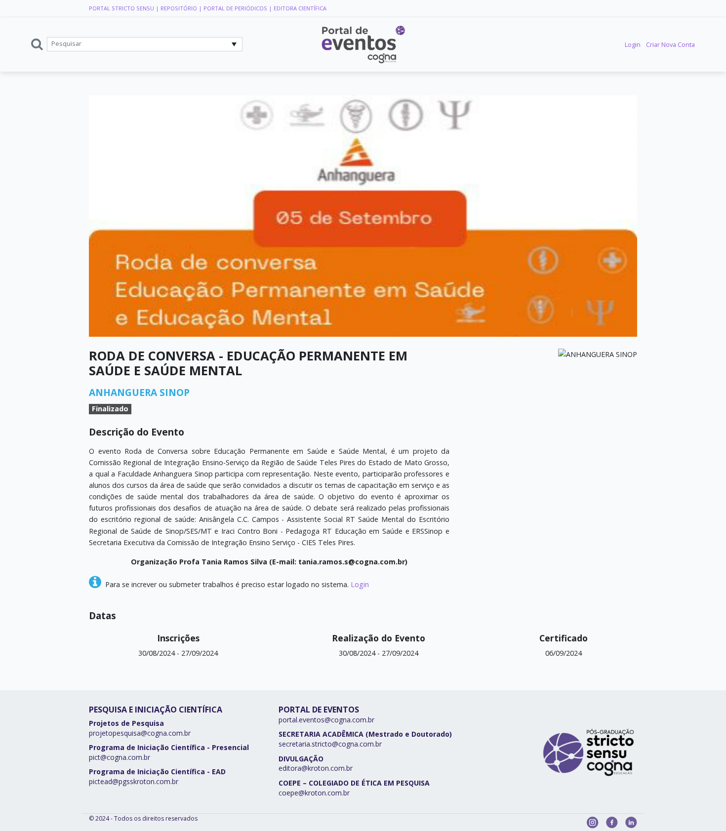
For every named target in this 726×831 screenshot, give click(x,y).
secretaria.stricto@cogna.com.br (330, 744)
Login (633, 44)
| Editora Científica (297, 8)
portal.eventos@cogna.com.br (326, 719)
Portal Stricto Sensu (121, 8)
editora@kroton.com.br (316, 768)
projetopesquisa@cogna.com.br (140, 733)
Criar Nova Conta (670, 44)
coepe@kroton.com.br (314, 792)
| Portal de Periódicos (233, 8)
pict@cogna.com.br (119, 757)
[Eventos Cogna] (363, 44)
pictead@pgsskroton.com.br (133, 781)
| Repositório (177, 8)
